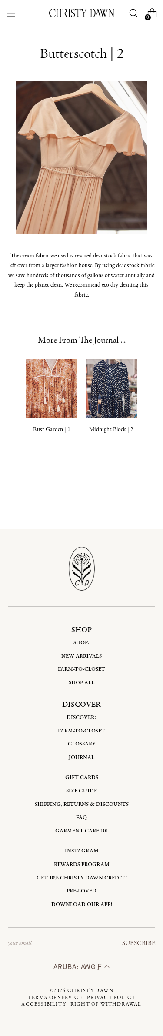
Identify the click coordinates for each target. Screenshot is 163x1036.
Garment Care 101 (81, 831)
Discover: (81, 717)
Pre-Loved (81, 891)
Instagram (82, 851)
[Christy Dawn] (81, 13)
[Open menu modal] (11, 13)
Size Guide (81, 791)
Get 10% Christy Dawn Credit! (82, 878)
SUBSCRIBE (138, 943)
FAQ (81, 817)
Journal (81, 757)
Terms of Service (55, 997)
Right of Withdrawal (106, 1004)
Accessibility (43, 1004)
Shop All (81, 682)
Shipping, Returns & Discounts (82, 804)
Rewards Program (82, 864)
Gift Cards (81, 777)
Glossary (82, 744)
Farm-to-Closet (81, 669)
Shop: (81, 642)
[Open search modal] (133, 13)
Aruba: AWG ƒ (78, 966)
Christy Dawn (90, 990)
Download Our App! (81, 904)
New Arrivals (81, 656)
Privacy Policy (111, 997)
